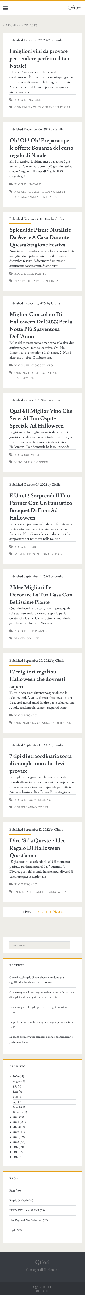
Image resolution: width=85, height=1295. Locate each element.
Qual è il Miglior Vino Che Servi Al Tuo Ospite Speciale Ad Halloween (40, 418)
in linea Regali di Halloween (40, 892)
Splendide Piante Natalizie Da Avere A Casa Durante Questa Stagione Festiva (40, 237)
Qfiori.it (42, 1291)
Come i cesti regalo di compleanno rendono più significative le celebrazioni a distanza (36, 980)
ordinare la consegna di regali (43, 723)
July (15, 1086)
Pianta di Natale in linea (36, 281)
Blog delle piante (30, 274)
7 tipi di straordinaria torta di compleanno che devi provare (40, 763)
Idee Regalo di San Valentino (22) (28, 1220)
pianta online (26, 638)
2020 (16, 1142)
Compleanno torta (31, 807)
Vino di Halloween (31, 462)
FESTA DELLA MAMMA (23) (27, 1210)
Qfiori (74, 7)
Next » (58, 912)
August (17, 1081)
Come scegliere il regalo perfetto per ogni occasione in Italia (40, 1010)
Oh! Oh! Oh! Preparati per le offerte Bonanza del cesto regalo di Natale (41, 148)
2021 (15, 1137)
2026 (16, 1076)
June (15, 1091)
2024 (16, 1122)
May (15, 1097)
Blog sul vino (26, 455)
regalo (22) (15, 1230)
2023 (16, 1127)
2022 (16, 1132)
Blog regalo (25, 715)
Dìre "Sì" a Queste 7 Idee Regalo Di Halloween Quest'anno (37, 848)
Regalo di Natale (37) (21, 1200)
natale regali (27, 191)
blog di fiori (26, 547)
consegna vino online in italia (42, 107)
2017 (15, 1157)
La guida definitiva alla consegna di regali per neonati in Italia (41, 1024)
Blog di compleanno (32, 800)
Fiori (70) (15, 1190)
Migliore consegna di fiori (39, 554)
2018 (15, 1152)
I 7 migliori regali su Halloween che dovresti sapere (37, 679)
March (17, 1107)
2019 (15, 1147)
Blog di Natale (27, 100)
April (16, 1102)
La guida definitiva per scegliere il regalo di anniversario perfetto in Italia (41, 1039)
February (18, 1112)
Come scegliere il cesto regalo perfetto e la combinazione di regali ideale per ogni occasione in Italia (41, 995)
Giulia (58, 40)
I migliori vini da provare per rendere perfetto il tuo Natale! (39, 59)
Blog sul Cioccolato (33, 365)
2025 (16, 1117)
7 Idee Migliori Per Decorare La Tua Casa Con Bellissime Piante (40, 595)
